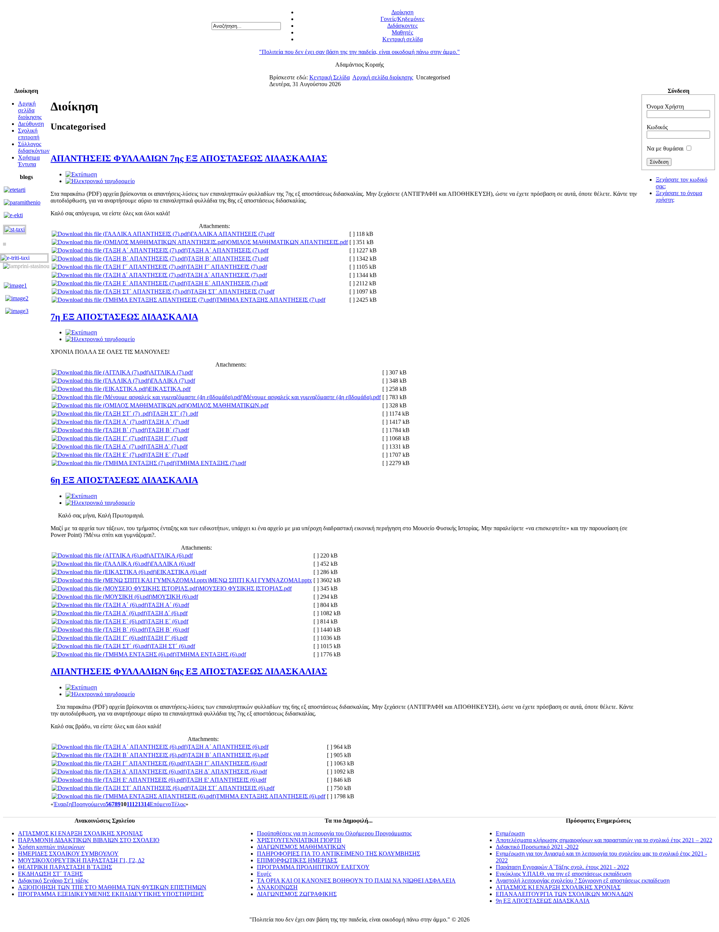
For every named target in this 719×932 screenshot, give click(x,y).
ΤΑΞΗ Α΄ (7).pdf (168, 422)
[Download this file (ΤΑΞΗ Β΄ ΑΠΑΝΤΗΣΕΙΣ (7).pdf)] (120, 258)
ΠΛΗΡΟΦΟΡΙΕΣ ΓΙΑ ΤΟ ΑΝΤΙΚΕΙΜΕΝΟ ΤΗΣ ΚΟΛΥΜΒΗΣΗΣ (338, 853)
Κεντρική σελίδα (402, 39)
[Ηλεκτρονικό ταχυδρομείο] (100, 181)
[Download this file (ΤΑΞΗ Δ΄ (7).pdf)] (99, 446)
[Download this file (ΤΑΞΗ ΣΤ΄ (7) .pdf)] (102, 413)
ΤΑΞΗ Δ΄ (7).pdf (167, 446)
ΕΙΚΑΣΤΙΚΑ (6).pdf (181, 572)
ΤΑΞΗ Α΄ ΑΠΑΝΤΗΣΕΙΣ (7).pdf (228, 250)
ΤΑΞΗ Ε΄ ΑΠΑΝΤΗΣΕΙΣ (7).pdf (227, 283)
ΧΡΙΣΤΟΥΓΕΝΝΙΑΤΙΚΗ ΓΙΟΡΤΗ (299, 840)
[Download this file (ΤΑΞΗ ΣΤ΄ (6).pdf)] (101, 646)
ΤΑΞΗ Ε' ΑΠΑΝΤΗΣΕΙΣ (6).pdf (226, 780)
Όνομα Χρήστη (665, 106)
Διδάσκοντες (402, 25)
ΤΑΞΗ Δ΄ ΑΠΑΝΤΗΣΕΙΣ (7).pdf (227, 275)
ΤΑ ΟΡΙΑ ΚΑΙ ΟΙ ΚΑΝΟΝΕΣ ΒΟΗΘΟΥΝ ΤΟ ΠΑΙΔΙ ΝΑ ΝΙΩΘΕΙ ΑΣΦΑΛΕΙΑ (356, 880)
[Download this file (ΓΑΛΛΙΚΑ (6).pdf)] (101, 564)
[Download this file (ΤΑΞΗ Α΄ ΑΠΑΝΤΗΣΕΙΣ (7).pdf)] (120, 250)
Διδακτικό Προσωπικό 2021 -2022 (537, 847)
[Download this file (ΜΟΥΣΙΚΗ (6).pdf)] (102, 596)
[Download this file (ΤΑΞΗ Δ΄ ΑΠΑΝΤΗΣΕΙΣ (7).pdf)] (119, 275)
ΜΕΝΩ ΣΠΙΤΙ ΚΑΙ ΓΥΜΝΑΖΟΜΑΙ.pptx (260, 580)
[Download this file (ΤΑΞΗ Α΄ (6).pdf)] (100, 605)
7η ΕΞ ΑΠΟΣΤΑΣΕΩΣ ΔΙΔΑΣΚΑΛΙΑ (124, 317)
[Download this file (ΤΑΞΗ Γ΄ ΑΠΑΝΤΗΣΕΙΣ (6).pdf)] (119, 763)
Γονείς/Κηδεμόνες (402, 19)
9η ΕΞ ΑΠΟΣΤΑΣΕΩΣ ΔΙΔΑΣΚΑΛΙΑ (543, 901)
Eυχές (264, 874)
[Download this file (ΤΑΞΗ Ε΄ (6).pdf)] (100, 621)
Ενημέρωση (510, 833)
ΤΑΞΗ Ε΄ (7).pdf (168, 455)
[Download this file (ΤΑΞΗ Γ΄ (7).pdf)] (99, 438)
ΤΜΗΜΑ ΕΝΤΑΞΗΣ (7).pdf (211, 463)
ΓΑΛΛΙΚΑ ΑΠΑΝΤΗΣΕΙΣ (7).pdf (232, 234)
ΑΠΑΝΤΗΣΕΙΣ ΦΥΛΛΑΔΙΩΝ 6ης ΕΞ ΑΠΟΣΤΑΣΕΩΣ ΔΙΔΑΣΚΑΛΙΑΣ (189, 671)
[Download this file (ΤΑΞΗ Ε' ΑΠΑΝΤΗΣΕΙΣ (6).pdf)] (119, 780)
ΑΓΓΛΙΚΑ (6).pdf (171, 555)
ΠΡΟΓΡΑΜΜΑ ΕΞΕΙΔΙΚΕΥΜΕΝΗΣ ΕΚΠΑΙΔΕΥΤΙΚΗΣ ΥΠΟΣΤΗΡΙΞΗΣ (111, 894)
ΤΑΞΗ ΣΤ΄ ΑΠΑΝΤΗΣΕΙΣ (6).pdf (232, 788)
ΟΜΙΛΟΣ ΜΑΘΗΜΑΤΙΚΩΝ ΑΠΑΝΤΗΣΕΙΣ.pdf (287, 242)
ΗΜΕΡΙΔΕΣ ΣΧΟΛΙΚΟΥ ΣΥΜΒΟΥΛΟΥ (68, 853)
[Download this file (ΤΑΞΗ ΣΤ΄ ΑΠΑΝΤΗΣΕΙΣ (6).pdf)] (121, 788)
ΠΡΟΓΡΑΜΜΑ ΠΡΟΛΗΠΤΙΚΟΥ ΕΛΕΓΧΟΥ (313, 867)
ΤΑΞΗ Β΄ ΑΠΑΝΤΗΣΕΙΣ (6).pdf (228, 755)
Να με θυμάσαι (665, 148)
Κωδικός (657, 127)
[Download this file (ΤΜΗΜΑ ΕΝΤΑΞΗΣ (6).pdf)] (114, 654)
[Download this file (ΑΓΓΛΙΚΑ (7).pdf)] (101, 372)
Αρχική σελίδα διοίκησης (382, 77)
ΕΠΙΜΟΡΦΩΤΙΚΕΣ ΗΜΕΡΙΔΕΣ (297, 860)
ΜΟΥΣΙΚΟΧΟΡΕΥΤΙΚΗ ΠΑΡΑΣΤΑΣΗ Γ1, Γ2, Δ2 (81, 860)
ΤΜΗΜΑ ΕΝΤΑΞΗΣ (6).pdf (211, 654)
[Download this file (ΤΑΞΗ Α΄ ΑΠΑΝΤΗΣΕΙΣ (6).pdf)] (120, 747)
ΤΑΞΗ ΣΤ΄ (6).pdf (173, 646)
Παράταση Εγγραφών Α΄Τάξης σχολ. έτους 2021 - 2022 (562, 867)
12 (135, 804)
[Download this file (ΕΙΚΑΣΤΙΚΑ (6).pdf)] (104, 572)
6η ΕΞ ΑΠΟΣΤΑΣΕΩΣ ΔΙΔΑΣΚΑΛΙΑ (124, 480)
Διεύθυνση (31, 124)
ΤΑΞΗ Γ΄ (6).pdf (167, 638)
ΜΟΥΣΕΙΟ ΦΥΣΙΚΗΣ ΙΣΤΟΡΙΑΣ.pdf (245, 588)
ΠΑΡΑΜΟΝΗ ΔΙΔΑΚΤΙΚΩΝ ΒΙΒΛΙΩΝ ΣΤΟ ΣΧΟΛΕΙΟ (89, 840)
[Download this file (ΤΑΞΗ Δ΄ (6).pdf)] (99, 613)
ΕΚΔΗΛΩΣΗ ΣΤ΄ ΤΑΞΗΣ (50, 874)
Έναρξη (63, 804)
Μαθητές (402, 32)
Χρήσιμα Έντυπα (29, 160)
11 (129, 804)
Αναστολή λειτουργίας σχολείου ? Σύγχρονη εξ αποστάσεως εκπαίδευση (583, 880)
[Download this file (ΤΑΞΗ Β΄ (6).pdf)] (100, 629)
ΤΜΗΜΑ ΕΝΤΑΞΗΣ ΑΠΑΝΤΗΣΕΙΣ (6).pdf (270, 796)
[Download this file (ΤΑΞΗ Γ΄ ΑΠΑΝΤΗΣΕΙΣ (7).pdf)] (119, 267)
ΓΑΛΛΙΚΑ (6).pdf (173, 564)
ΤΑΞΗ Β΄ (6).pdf (168, 629)
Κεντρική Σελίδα (329, 77)
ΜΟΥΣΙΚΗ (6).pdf (175, 596)
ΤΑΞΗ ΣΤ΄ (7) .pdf (175, 413)
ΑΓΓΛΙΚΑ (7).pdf (171, 372)
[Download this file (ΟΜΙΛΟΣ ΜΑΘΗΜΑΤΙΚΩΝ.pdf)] (120, 405)
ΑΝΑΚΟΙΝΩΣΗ (277, 887)
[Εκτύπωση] (81, 174)
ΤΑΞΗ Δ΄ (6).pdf (167, 613)
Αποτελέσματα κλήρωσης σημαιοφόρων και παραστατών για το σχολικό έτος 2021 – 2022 (604, 840)
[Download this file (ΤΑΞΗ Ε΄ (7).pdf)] (100, 455)
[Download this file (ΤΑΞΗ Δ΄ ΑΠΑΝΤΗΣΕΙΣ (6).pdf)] (119, 771)
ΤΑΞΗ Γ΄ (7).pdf (167, 438)
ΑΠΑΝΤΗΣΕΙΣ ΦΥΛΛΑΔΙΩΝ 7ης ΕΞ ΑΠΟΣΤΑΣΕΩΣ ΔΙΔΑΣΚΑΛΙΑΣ (189, 158)
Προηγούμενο (89, 804)
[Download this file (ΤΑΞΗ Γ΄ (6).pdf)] (99, 638)
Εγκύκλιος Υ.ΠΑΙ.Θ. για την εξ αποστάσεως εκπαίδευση (563, 874)
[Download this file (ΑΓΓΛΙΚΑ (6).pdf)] (101, 555)
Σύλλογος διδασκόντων (33, 147)
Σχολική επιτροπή (28, 133)
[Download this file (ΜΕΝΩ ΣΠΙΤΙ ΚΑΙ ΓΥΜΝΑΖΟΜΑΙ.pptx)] (130, 580)
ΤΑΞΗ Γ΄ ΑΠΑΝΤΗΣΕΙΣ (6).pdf (227, 763)
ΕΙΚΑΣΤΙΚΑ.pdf (170, 389)
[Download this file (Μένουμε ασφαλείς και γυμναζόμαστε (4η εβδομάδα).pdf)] (148, 397)
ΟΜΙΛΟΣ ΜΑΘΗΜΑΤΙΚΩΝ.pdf (228, 405)
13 (141, 804)
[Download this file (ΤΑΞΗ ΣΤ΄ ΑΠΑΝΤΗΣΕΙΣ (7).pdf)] (121, 291)
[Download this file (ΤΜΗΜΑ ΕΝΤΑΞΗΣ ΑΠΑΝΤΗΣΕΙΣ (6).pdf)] (134, 796)
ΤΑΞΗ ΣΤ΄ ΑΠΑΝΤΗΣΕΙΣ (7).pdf (232, 291)
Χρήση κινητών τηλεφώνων (51, 847)
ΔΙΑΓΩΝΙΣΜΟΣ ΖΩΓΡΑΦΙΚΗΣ (297, 894)
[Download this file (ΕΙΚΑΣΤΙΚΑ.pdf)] (100, 389)
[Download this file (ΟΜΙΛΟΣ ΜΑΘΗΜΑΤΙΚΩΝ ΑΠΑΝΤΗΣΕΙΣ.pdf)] (139, 242)
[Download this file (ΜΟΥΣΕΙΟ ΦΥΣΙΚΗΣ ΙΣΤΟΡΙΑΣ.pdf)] (125, 588)
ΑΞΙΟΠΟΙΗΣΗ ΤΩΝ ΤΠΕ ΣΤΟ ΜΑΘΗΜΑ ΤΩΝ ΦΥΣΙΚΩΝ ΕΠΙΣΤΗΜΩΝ (112, 887)
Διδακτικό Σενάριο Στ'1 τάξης (53, 880)
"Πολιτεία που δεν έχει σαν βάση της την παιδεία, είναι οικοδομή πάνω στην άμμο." (359, 52)
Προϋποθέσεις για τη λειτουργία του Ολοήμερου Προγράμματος (334, 833)
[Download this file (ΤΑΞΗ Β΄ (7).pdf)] (100, 430)
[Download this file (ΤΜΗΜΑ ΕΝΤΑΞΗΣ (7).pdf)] (114, 463)
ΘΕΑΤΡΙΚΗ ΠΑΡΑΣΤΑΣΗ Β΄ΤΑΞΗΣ (65, 867)
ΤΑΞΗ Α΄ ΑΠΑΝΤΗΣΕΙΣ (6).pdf (228, 747)
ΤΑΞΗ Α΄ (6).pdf (168, 605)
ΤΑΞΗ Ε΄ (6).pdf (168, 621)
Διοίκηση (402, 12)
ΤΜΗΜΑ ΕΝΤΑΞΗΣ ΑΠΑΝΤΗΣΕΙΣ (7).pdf (270, 300)
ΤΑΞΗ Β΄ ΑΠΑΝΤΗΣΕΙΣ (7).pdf (228, 258)
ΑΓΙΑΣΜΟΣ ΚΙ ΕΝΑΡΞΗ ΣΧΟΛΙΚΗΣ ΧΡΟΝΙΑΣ (80, 833)
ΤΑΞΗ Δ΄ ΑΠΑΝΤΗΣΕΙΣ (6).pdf (227, 771)
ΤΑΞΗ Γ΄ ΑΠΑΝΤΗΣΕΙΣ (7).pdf (227, 267)
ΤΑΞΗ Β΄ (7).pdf (168, 430)
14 (147, 804)
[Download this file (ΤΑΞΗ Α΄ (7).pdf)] (100, 422)
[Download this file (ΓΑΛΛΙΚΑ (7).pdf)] (101, 380)
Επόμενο (160, 804)
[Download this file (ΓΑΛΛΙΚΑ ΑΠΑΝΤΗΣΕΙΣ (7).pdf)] (121, 234)
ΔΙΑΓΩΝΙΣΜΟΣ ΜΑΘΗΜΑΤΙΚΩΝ (301, 847)
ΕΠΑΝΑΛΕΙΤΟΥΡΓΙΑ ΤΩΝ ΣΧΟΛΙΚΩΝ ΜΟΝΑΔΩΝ (564, 894)
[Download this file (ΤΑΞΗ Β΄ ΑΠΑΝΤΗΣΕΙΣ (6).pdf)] (120, 755)
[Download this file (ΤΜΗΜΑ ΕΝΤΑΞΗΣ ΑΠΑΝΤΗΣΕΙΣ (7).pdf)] (134, 300)
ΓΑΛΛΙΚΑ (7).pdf (173, 380)
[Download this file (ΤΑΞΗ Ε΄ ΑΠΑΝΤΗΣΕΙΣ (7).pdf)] (119, 283)
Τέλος (178, 804)
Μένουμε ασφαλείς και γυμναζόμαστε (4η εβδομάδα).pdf (312, 397)
